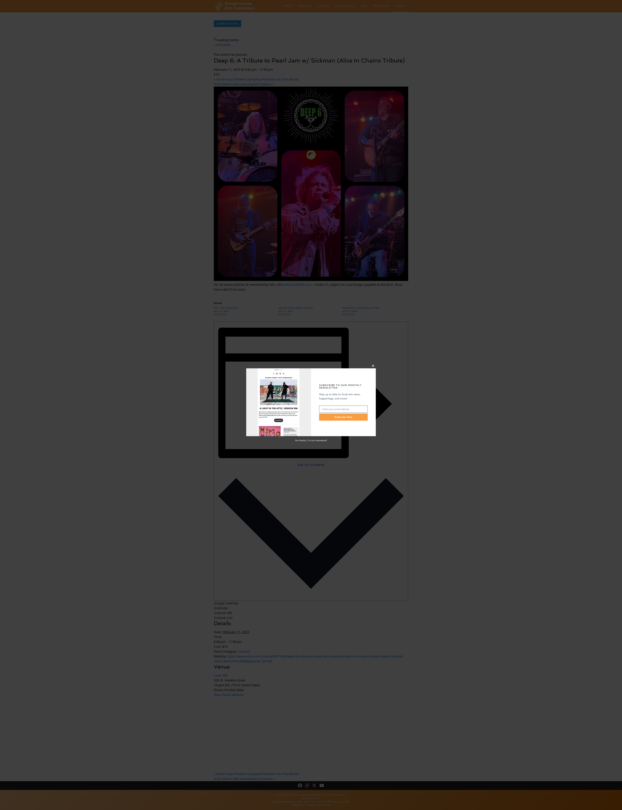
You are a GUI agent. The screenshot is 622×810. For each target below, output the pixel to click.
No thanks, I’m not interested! (311, 440)
